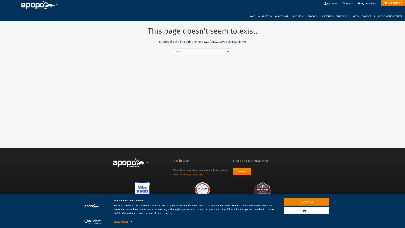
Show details (121, 221)
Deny (306, 210)
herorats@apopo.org (191, 174)
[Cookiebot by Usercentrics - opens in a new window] (92, 221)
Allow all (306, 201)
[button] (264, 16)
